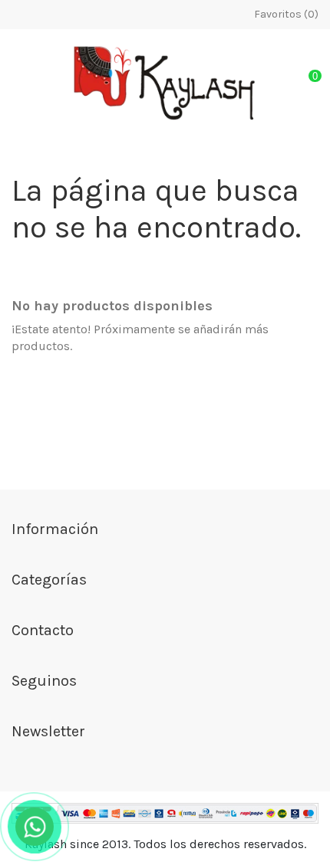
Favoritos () (285, 14)
